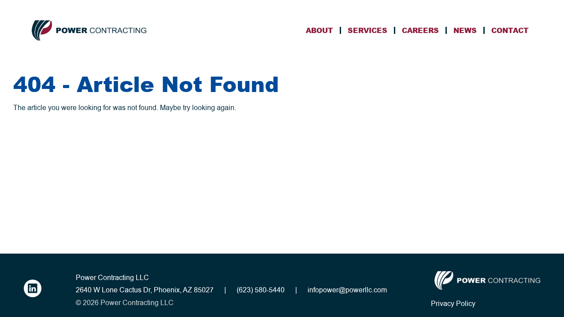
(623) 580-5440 (261, 290)
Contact (510, 30)
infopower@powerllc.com (347, 290)
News (465, 30)
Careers (420, 30)
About (319, 30)
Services (367, 30)
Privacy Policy (453, 304)
